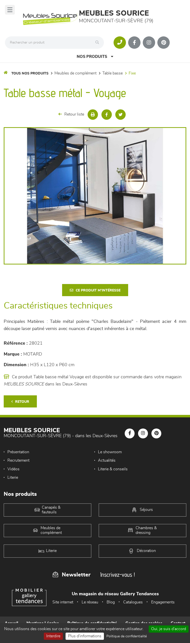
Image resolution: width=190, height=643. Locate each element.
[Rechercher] (98, 42)
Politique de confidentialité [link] (126, 636)
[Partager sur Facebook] (106, 114)
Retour (22, 402)
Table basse (112, 73)
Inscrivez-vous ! (117, 574)
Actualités (107, 460)
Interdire (53, 636)
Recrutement (18, 460)
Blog (111, 602)
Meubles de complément (75, 73)
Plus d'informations (84, 636)
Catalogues (133, 602)
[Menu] (10, 10)
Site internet (62, 602)
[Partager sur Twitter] (120, 114)
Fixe (132, 73)
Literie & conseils (113, 469)
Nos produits (92, 57)
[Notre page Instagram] (149, 42)
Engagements (163, 602)
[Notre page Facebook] (134, 42)
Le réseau (90, 602)
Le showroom (110, 452)
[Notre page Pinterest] (163, 42)
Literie (12, 477)
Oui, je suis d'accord (168, 629)
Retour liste (74, 114)
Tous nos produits (29, 73)
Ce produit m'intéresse (98, 290)
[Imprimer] (93, 114)
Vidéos (13, 469)
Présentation (18, 452)
